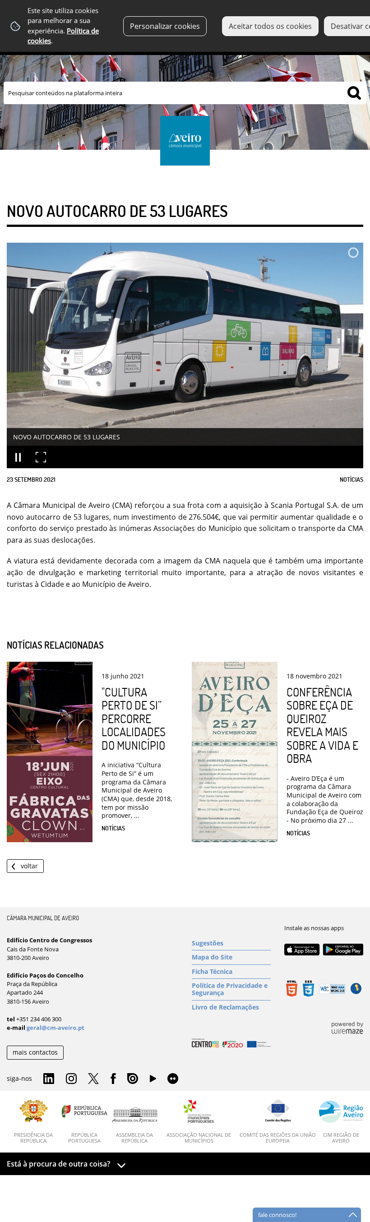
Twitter (93, 1079)
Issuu (132, 1079)
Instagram (71, 1079)
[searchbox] (185, 93)
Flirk (172, 1079)
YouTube (153, 1081)
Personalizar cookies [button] (165, 26)
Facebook (113, 1079)
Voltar (29, 866)
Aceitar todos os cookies (270, 26)
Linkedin (48, 1079)
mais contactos (35, 1052)
